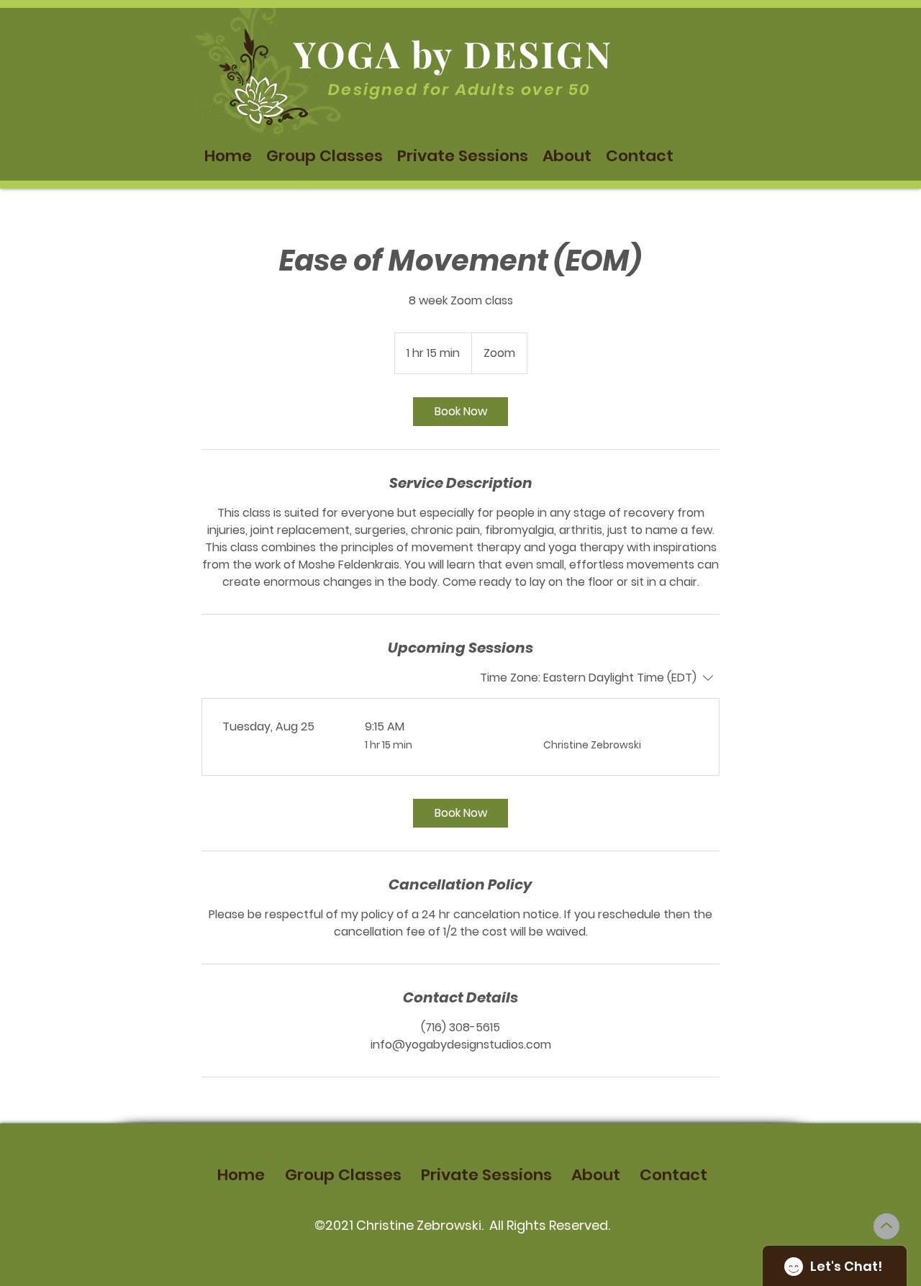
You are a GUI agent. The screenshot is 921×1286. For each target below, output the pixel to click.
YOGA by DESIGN (453, 54)
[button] (324, 156)
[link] (460, 411)
